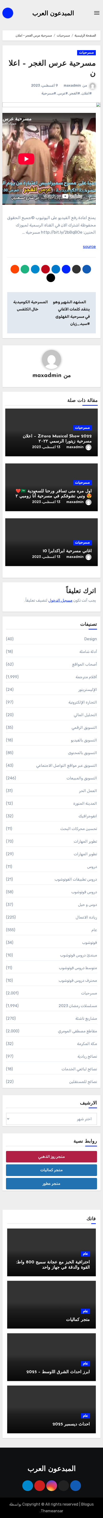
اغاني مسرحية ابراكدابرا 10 (67, 551)
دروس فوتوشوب (84, 892)
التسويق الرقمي (84, 727)
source (89, 246)
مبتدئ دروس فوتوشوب (78, 955)
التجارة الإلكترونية (83, 702)
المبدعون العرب (53, 14)
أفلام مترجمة (86, 677)
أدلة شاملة (88, 651)
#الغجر (74, 93)
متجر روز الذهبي (51, 1156)
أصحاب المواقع (84, 664)
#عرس (63, 93)
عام (94, 930)
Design (90, 639)
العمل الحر (88, 790)
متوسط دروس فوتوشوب (78, 968)
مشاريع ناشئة (86, 1018)
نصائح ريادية (87, 1056)
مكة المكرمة (87, 1043)
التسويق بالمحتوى (82, 753)
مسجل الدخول (60, 600)
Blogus (87, 1504)
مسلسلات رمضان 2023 (78, 1005)
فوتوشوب (89, 942)
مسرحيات (86, 53)
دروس (92, 866)
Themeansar (52, 1511)
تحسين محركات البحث (78, 828)
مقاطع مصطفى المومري (77, 1031)
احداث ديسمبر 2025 (71, 1424)
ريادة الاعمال (86, 917)
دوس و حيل (87, 904)
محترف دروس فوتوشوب (78, 980)
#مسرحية (48, 93)
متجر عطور (51, 1183)
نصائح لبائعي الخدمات (79, 1069)
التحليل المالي (85, 715)
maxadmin (72, 86)
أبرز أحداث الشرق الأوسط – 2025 (58, 1372)
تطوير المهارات (85, 841)
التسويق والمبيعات (82, 778)
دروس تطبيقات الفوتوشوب (76, 879)
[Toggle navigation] (97, 13)
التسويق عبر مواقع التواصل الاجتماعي (66, 765)
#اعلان (87, 93)
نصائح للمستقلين (83, 1081)
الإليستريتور (87, 689)
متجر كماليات (51, 1170)
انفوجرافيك (88, 816)
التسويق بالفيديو (84, 740)
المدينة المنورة (85, 803)
